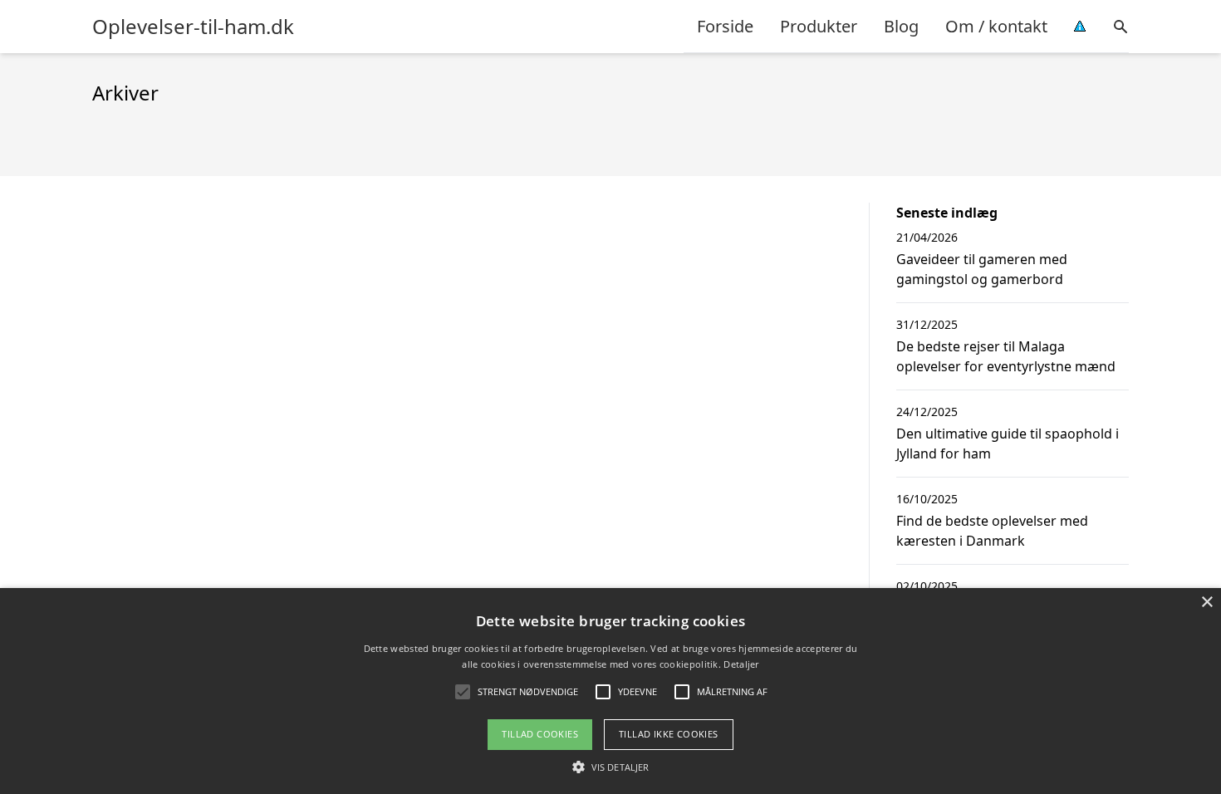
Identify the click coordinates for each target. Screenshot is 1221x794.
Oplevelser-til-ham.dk (193, 26)
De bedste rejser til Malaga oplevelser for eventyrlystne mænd (1006, 356)
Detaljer (740, 664)
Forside (725, 26)
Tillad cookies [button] (540, 734)
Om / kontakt (996, 26)
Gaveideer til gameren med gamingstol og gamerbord (981, 269)
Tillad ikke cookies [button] (668, 734)
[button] (610, 766)
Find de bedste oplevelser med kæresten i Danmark (992, 531)
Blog (901, 26)
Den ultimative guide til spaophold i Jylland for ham (1007, 443)
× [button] (1206, 602)
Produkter (818, 26)
